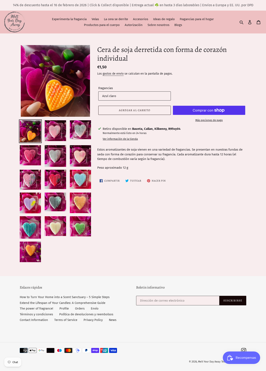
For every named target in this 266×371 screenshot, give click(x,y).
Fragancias (105, 88)
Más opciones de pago (209, 120)
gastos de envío (113, 73)
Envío (95, 308)
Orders (80, 308)
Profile (64, 308)
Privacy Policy (93, 320)
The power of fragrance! (36, 308)
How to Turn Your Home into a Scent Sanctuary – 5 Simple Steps (65, 297)
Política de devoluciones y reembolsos (86, 314)
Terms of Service (65, 320)
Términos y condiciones (36, 314)
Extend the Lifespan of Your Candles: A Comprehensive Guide (62, 303)
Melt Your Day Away (209, 361)
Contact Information (34, 320)
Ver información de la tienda (120, 138)
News (112, 320)
